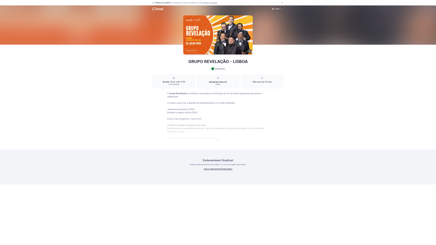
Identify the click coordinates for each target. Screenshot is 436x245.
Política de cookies (210, 3)
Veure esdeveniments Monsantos (218, 169)
